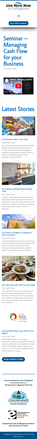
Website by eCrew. (18, 436)
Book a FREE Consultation (18, 23)
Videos (14, 69)
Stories (13, 143)
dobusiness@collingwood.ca (18, 383)
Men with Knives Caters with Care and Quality (18, 285)
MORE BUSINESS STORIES (13, 359)
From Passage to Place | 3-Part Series (15, 139)
